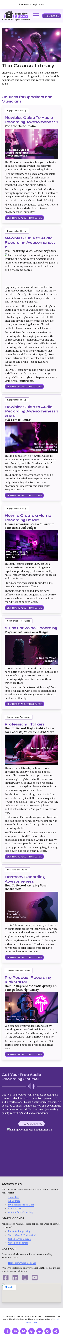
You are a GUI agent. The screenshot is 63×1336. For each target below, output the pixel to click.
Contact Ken (14, 1208)
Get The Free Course (19, 1238)
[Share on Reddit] (39, 1331)
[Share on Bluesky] (23, 1331)
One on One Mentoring (20, 1212)
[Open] (36, 15)
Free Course (52, 15)
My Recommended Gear (21, 1204)
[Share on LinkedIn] (15, 1331)
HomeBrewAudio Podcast (22, 1262)
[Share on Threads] (47, 1331)
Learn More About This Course (24, 217)
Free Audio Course (31, 1123)
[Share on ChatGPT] (31, 1331)
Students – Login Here (31, 4)
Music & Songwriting (19, 1231)
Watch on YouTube (18, 1242)
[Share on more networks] (55, 1331)
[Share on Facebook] (7, 1331)
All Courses (14, 1200)
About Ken (13, 1196)
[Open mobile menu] (31, 1312)
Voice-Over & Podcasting (22, 1235)
